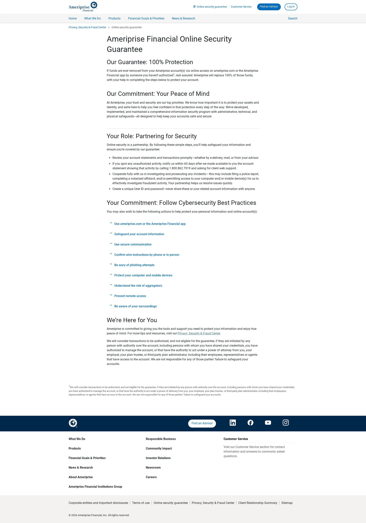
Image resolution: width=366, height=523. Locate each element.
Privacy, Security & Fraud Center (87, 27)
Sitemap (287, 503)
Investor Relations (158, 458)
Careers (151, 477)
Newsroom (153, 467)
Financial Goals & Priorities (87, 458)
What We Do (77, 439)
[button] (183, 224)
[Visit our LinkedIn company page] (233, 423)
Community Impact (159, 448)
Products (75, 448)
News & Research (81, 467)
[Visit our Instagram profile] (286, 423)
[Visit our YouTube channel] (268, 423)
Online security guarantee (212, 6)
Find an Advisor (269, 6)
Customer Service (241, 6)
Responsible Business (161, 439)
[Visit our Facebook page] (250, 423)
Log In (291, 6)
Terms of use (141, 503)
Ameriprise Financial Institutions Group (95, 486)
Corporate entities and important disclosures (98, 503)
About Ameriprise (81, 477)
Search (292, 18)
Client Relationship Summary (257, 503)
